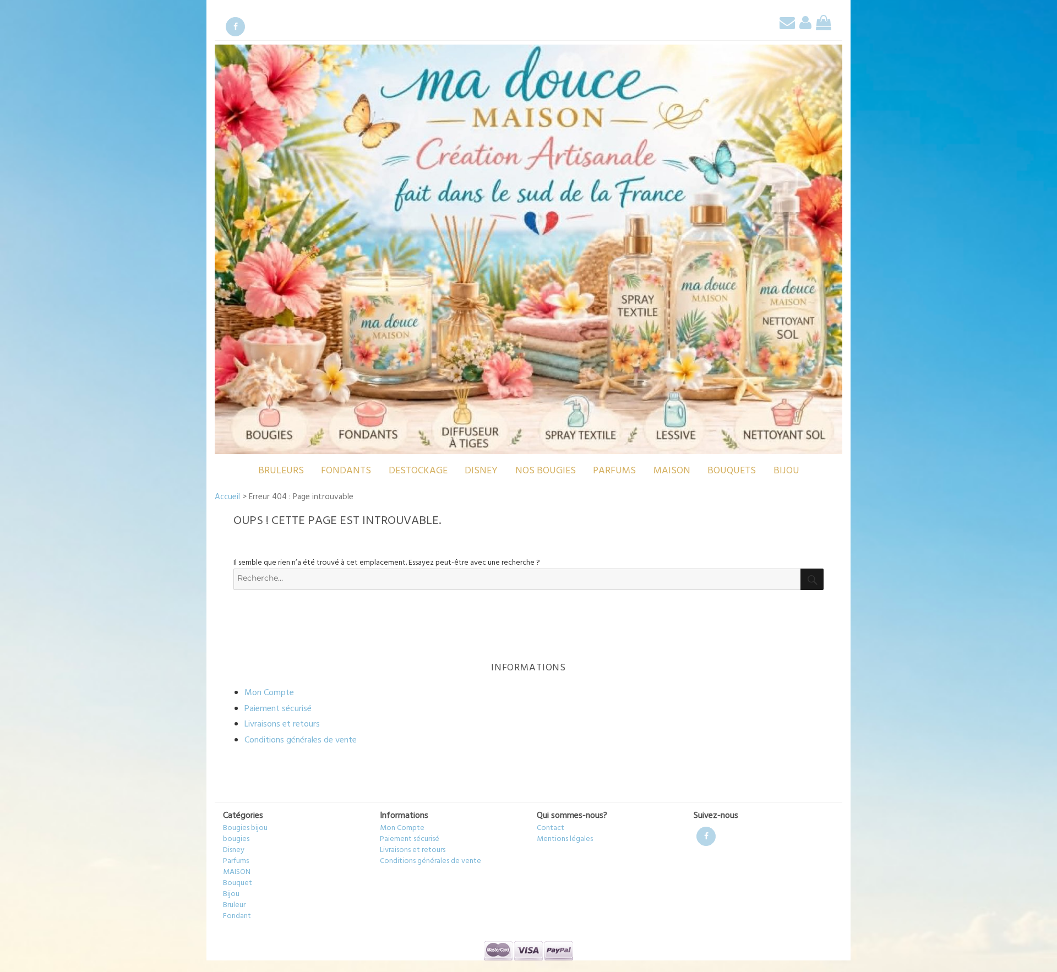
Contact (550, 828)
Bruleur (234, 905)
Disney (481, 471)
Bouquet (237, 883)
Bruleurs (281, 471)
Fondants (346, 471)
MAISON (671, 471)
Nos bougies (545, 471)
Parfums (614, 471)
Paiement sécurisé (278, 709)
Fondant (237, 916)
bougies (236, 839)
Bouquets (731, 471)
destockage (418, 471)
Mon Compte (269, 693)
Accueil (227, 497)
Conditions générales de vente (300, 740)
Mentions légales (565, 839)
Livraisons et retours (282, 724)
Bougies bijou (245, 828)
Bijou (786, 471)
